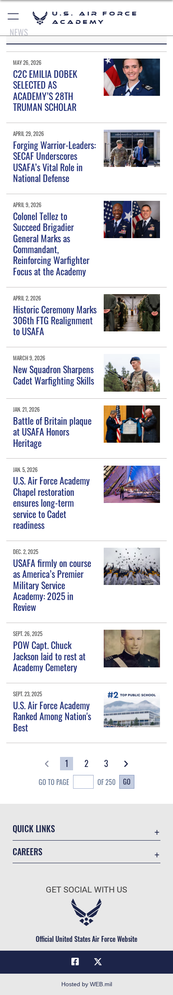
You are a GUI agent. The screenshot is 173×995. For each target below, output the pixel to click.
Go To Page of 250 (77, 782)
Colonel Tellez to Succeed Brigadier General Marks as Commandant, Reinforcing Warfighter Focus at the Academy (51, 243)
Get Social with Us (86, 890)
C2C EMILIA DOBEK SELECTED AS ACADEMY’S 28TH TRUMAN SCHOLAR (45, 90)
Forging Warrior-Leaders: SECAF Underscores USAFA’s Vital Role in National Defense (54, 161)
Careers (27, 852)
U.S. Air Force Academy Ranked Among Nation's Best (52, 716)
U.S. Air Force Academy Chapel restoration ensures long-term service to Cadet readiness (51, 502)
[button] (13, 18)
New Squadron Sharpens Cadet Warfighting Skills (53, 374)
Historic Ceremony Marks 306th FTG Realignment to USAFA (55, 320)
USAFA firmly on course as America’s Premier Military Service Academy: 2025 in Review (52, 585)
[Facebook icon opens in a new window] (75, 962)
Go (127, 782)
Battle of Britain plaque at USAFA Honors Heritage (52, 431)
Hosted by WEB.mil (86, 984)
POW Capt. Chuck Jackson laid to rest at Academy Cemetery (49, 656)
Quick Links (34, 829)
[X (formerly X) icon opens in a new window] (98, 962)
